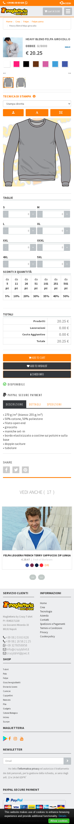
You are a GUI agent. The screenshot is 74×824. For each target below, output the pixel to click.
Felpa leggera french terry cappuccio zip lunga (37, 555)
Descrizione (14, 404)
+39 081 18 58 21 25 (18, 641)
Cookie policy (47, 636)
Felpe (26, 21)
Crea (17, 21)
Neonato (6, 699)
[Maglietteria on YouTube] (22, 738)
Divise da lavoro (10, 686)
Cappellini (8, 695)
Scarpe (6, 721)
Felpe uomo (37, 21)
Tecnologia (46, 611)
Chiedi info (37, 374)
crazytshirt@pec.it (17, 653)
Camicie (6, 691)
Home (9, 21)
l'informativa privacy (28, 768)
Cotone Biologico (10, 713)
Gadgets (7, 708)
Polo (5, 673)
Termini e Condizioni (51, 628)
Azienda (44, 615)
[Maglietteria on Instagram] (16, 738)
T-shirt (6, 669)
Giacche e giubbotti (12, 682)
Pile (4, 704)
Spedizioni (54, 404)
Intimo (6, 717)
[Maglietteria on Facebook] (10, 738)
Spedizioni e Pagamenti (52, 624)
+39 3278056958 (16, 645)
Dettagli (35, 404)
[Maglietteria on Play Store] (5, 738)
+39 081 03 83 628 (17, 637)
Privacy (44, 632)
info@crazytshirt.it (17, 649)
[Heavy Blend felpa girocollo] (13, 47)
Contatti (44, 619)
